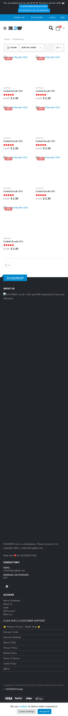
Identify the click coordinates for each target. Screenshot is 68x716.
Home (7, 39)
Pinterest (7, 586)
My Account (37, 17)
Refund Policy (10, 653)
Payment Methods (12, 637)
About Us (7, 604)
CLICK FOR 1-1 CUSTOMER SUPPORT (24, 620)
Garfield (7, 88)
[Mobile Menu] (6, 28)
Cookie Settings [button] (26, 711)
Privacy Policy (10, 648)
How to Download (11, 600)
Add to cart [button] (27, 61)
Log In (52, 17)
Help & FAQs (9, 642)
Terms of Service (11, 658)
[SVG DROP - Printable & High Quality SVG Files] (15, 28)
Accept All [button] (44, 711)
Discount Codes (11, 632)
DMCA (6, 669)
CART (62, 17)
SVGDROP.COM (28, 555)
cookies (23, 706)
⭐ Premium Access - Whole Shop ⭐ (21, 627)
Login (5, 607)
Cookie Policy (10, 663)
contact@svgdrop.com (32, 548)
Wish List (7, 614)
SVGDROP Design (14, 689)
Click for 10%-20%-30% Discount (34, 10)
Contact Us (19, 17)
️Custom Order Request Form (33, 6)
